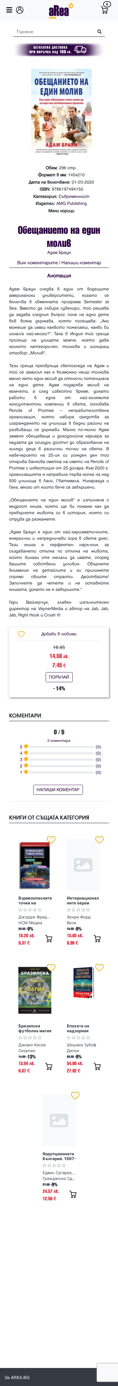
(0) (98, 746)
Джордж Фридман (35, 916)
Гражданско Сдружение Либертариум (60, 1178)
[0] (104, 10)
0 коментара (59, 741)
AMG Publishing (71, 203)
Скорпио (26, 1050)
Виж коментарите (37, 263)
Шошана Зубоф (81, 1044)
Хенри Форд (78, 916)
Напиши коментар (81, 263)
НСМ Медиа (30, 922)
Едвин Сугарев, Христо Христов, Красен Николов (59, 1172)
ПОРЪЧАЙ (59, 677)
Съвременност (74, 196)
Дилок (73, 1050)
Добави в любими (59, 634)
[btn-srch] (97, 32)
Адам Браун (59, 252)
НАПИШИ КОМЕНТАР (58, 789)
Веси (71, 922)
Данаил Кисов (32, 1044)
